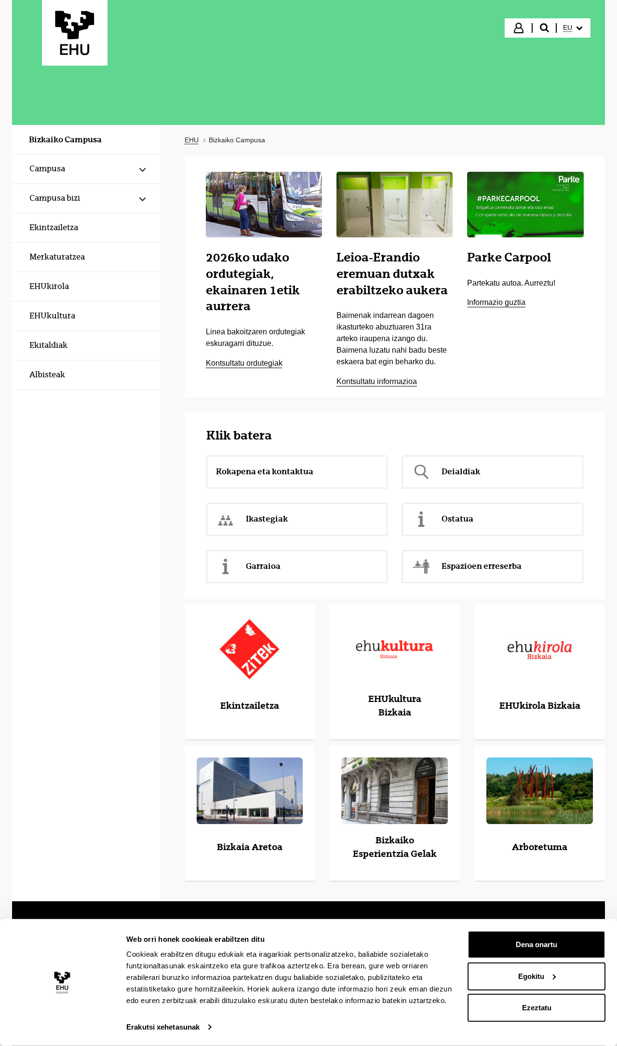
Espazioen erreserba (482, 566)
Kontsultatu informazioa (376, 381)
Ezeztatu (536, 1008)
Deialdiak (461, 471)
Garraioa (263, 566)
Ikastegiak (267, 518)
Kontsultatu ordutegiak (244, 363)
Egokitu (531, 976)
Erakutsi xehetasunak (163, 1027)
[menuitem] (572, 28)
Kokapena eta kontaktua (264, 471)
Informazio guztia (496, 302)
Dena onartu (536, 944)
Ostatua (457, 518)
